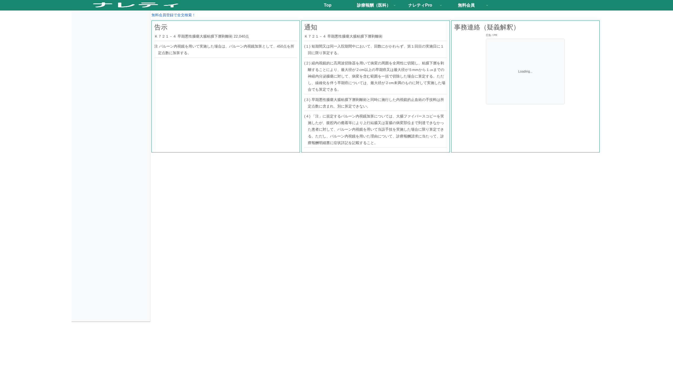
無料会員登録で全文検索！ (173, 15)
